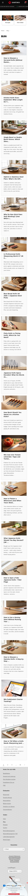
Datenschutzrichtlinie (14, 859)
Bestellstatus (6, 773)
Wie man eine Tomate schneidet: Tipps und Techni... (12, 457)
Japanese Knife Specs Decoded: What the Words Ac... (14, 375)
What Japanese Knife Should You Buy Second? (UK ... (13, 540)
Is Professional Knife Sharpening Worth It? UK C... (13, 256)
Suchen (5, 827)
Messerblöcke (6, 800)
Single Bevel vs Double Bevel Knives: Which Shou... (13, 139)
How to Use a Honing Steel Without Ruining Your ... (12, 619)
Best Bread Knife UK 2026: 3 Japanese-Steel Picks (13, 296)
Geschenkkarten (7, 809)
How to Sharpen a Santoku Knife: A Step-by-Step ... (14, 659)
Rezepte (5, 824)
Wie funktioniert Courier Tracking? (13, 700)
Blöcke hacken (7, 803)
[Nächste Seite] (24, 765)
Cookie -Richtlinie (14, 860)
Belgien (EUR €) (13, 871)
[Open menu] (2, 2)
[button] (25, 2)
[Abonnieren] (23, 849)
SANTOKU (16, 2)
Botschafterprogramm (9, 830)
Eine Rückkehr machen (9, 779)
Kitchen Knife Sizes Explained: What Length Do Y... (13, 100)
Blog (4, 821)
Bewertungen (6, 839)
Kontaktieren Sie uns (8, 782)
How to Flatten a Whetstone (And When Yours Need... (12, 501)
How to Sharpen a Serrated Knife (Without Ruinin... (13, 60)
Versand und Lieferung (9, 776)
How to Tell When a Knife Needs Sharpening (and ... (14, 742)
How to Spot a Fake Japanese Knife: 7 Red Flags (12, 580)
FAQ (4, 785)
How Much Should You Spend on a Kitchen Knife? (12, 414)
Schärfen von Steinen (9, 806)
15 (20, 764)
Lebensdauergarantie (9, 836)
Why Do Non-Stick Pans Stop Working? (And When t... (13, 216)
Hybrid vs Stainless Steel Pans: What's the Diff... (13, 178)
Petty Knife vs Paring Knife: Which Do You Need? (12, 335)
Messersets (6, 794)
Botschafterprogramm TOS (10, 833)
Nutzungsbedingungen (15, 857)
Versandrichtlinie (14, 861)
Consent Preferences (14, 856)
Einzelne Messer (7, 797)
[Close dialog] (27, 882)
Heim (4, 818)
